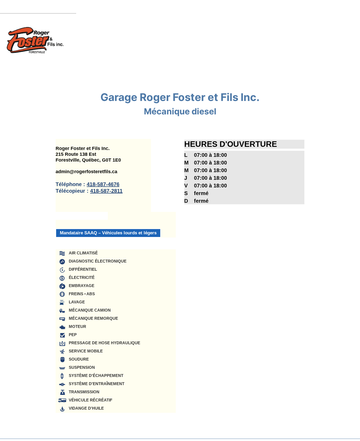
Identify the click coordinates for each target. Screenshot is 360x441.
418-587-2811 (106, 191)
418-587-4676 (103, 184)
